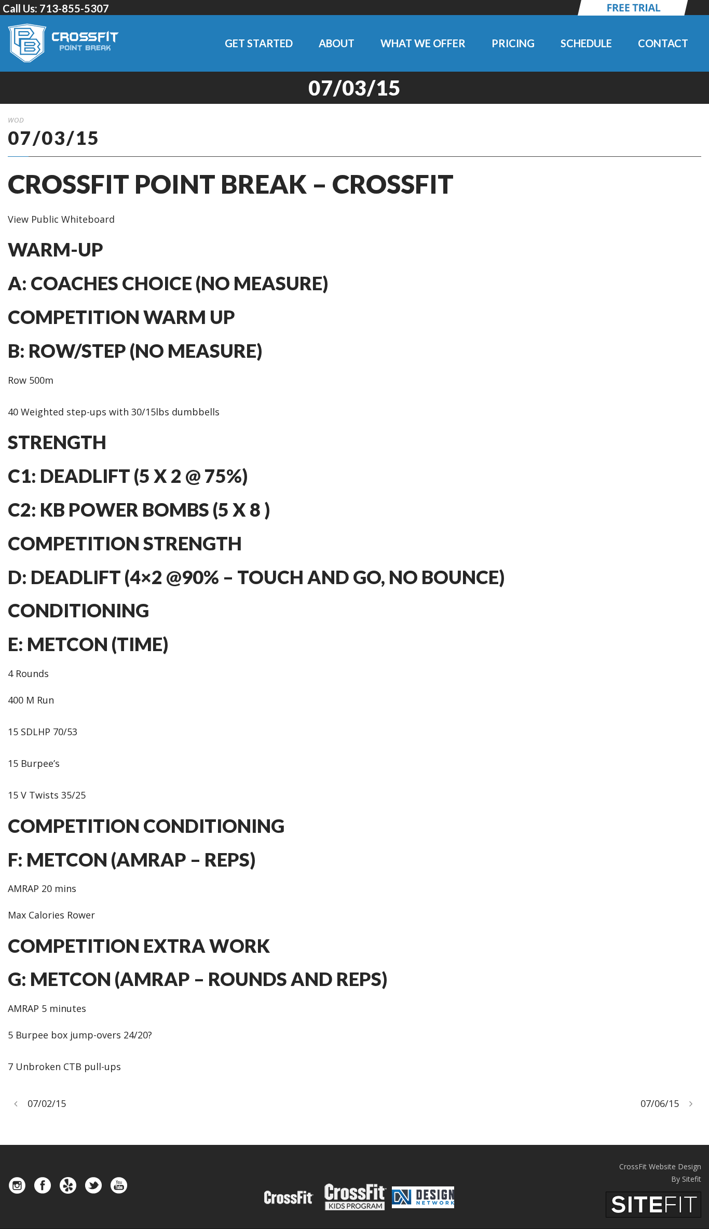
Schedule (586, 43)
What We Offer (423, 43)
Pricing (513, 43)
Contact (663, 43)
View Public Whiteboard (61, 219)
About (336, 43)
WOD (16, 120)
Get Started (259, 43)
